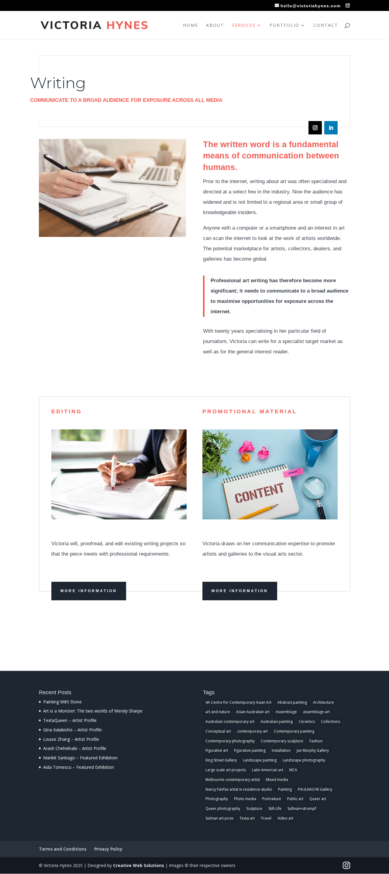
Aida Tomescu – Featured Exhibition (78, 767)
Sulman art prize (219, 818)
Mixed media (277, 779)
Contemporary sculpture (282, 741)
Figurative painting (250, 750)
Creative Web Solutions (138, 865)
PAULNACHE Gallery (315, 789)
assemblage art (316, 711)
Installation (281, 750)
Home (190, 25)
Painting (285, 789)
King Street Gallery (221, 760)
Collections (330, 721)
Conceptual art (218, 731)
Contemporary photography (230, 741)
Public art (295, 798)
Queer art (317, 798)
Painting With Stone (62, 702)
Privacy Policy (108, 849)
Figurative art (216, 750)
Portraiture (271, 798)
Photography (216, 798)
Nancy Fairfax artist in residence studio (238, 789)
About (215, 25)
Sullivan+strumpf (301, 808)
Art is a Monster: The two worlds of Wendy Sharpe (93, 711)
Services (244, 25)
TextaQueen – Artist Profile (70, 720)
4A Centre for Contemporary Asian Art (238, 702)
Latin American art (267, 769)
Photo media (245, 798)
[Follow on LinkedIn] (331, 127)
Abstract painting (292, 702)
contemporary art (252, 731)
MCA (293, 769)
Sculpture (254, 808)
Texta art (247, 818)
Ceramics (307, 721)
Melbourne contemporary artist (232, 779)
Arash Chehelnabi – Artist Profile (74, 748)
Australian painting (276, 721)
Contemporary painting (294, 731)
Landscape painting (260, 760)
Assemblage (286, 711)
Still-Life (274, 808)
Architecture (323, 702)
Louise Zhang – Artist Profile (71, 739)
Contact (325, 25)
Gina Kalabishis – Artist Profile (72, 730)
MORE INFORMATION (88, 591)
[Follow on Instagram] (315, 127)
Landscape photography (304, 760)
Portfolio (284, 25)
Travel (266, 818)
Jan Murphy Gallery (313, 750)
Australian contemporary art (229, 721)
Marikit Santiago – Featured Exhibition (80, 758)
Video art (285, 818)
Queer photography (222, 808)
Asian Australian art (253, 711)
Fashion (316, 741)
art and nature (217, 711)
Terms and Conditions (62, 849)
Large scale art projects (225, 769)
